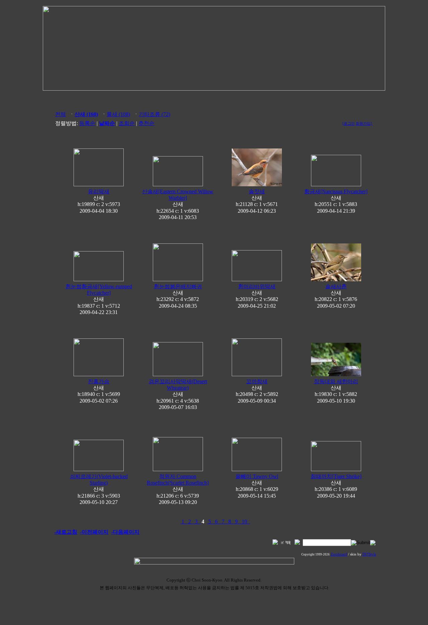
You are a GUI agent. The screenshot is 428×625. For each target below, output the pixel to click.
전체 (60, 114)
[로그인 (348, 123)
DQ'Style (369, 554)
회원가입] (364, 123)
